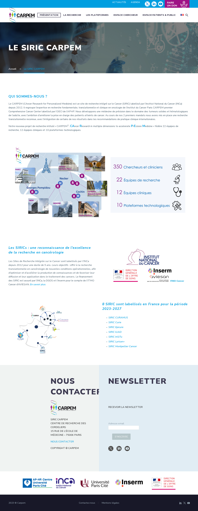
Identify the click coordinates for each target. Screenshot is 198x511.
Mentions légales (110, 503)
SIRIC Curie (114, 322)
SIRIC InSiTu (115, 336)
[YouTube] (188, 503)
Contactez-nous (87, 503)
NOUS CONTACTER (62, 441)
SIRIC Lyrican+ (116, 341)
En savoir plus (38, 284)
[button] (187, 15)
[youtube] (127, 448)
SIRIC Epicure (115, 327)
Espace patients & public (159, 15)
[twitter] (110, 448)
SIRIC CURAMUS (118, 317)
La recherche (72, 15)
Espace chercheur (126, 15)
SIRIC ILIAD (115, 332)
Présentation (49, 15)
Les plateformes (97, 15)
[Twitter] (184, 503)
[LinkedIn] (180, 503)
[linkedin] (119, 448)
